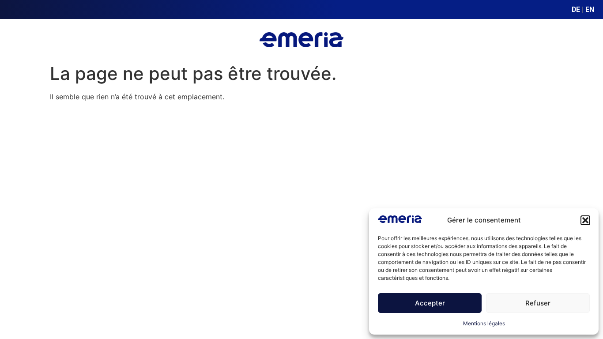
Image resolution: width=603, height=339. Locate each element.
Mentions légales (484, 323)
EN (589, 9)
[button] (585, 220)
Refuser (537, 303)
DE (576, 9)
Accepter (430, 303)
